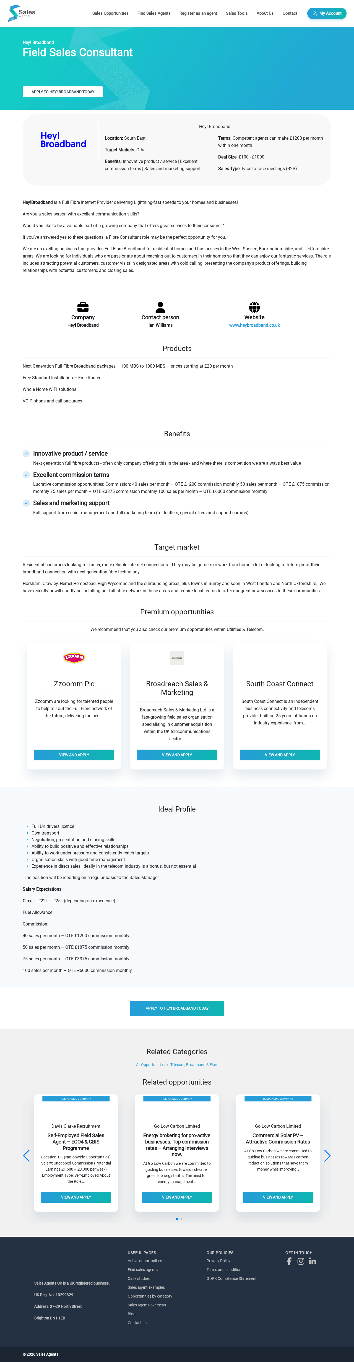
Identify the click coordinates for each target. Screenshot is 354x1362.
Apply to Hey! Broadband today (63, 92)
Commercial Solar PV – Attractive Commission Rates (278, 1139)
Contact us (137, 1323)
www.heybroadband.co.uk (254, 325)
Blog (132, 1314)
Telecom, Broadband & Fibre (194, 1064)
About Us (265, 13)
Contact (290, 13)
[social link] (290, 1261)
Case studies (139, 1278)
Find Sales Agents (154, 13)
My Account (330, 13)
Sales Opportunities (110, 13)
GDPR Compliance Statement (232, 1278)
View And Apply (74, 755)
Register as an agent (198, 13)
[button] (327, 1156)
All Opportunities (150, 1064)
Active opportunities (145, 1261)
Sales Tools (237, 13)
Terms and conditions (225, 1269)
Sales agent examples (146, 1287)
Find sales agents (143, 1269)
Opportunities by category (150, 1296)
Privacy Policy (218, 1261)
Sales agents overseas (147, 1305)
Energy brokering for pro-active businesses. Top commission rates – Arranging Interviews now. (176, 1145)
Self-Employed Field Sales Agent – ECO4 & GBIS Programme (76, 1142)
